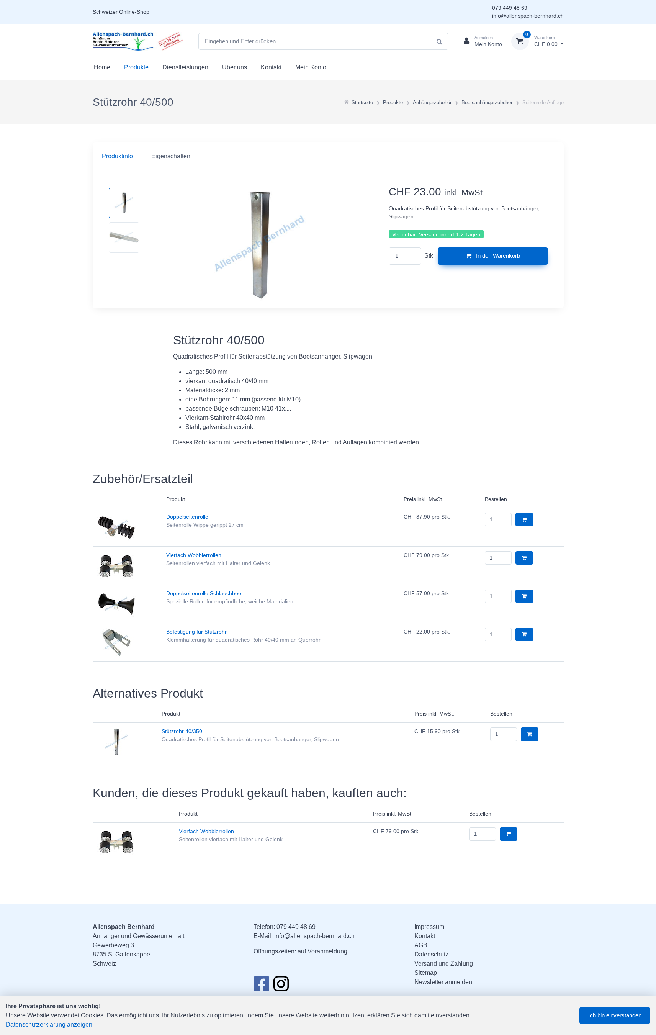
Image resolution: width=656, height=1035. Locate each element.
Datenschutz (431, 954)
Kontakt (271, 67)
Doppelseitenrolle (187, 517)
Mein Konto (310, 67)
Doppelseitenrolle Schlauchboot (204, 593)
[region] (328, 156)
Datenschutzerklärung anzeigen (49, 1024)
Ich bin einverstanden (614, 1015)
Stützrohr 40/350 (182, 731)
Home (102, 67)
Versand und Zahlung (443, 963)
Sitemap (425, 972)
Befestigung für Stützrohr (196, 632)
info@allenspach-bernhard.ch (528, 16)
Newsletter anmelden (443, 982)
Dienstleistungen (185, 67)
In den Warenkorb (497, 255)
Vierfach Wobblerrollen (193, 555)
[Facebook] (261, 985)
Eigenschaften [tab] (170, 156)
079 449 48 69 (509, 8)
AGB (420, 945)
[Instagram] (281, 985)
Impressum (429, 927)
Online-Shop (134, 12)
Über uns (234, 67)
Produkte (136, 67)
